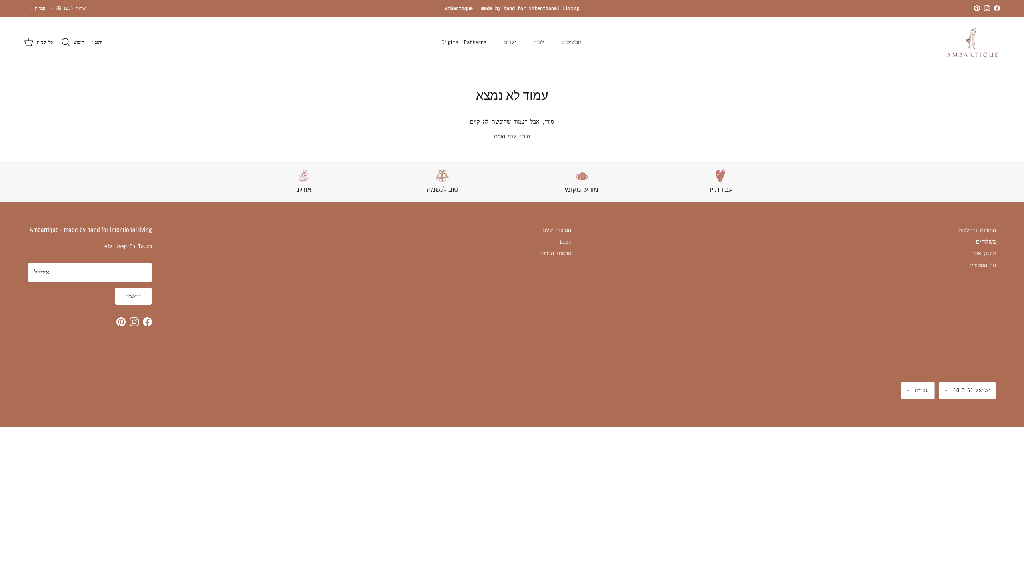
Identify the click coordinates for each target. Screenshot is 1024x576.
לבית (538, 42)
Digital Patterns (464, 42)
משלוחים (986, 242)
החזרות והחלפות (977, 230)
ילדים (510, 42)
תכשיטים (571, 42)
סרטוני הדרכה (555, 253)
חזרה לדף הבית (512, 136)
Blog (565, 242)
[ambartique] (973, 42)
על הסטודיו (983, 265)
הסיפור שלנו (557, 230)
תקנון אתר (984, 253)
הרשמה (133, 296)
